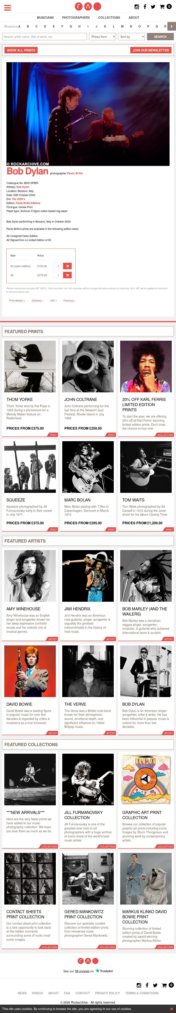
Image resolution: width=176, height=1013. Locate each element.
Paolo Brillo (75, 173)
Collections (109, 17)
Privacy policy (107, 993)
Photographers (76, 17)
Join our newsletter (151, 50)
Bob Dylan (23, 187)
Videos (37, 993)
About (134, 17)
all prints (21, 50)
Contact (82, 993)
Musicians (45, 17)
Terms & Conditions (141, 993)
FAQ (67, 993)
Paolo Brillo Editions (28, 203)
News (22, 993)
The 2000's (18, 199)
